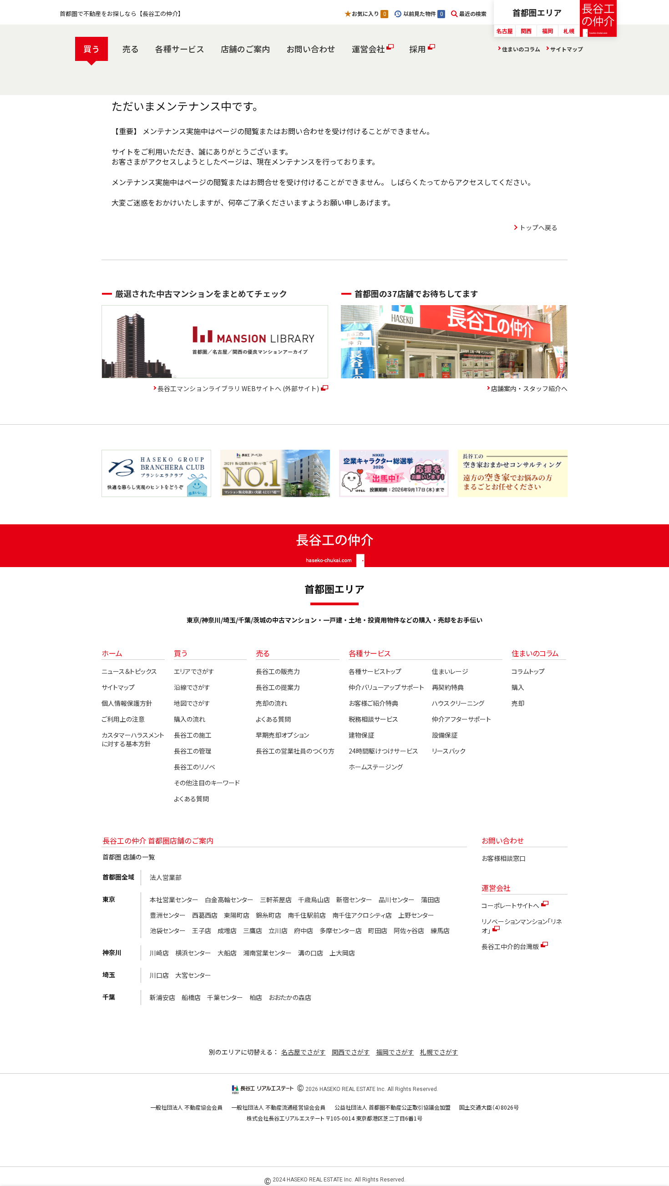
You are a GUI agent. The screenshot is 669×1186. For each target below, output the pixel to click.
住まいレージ (450, 671)
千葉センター (225, 997)
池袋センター (168, 930)
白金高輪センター (229, 899)
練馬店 (440, 930)
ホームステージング (376, 766)
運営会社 (368, 49)
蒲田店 (430, 899)
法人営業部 (166, 877)
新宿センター (354, 899)
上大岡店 (342, 952)
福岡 (547, 31)
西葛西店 (205, 915)
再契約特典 (448, 687)
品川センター (397, 899)
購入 (518, 687)
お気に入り (368, 13)
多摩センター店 (340, 930)
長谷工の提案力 (278, 687)
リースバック (449, 750)
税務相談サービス (373, 719)
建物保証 (361, 734)
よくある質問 (191, 798)
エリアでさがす (194, 671)
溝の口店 (310, 952)
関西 (526, 31)
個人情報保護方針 (126, 703)
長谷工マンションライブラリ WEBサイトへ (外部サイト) (238, 388)
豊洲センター (168, 915)
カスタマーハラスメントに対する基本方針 (132, 739)
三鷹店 (252, 930)
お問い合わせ (310, 49)
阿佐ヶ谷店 (409, 930)
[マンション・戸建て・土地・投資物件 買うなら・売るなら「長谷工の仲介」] (598, 18)
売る (130, 49)
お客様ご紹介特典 (373, 703)
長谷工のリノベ (194, 766)
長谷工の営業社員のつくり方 (295, 750)
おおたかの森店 (290, 997)
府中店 (303, 930)
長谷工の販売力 (278, 671)
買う (91, 49)
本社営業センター (174, 899)
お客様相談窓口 (503, 858)
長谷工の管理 (193, 750)
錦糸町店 (268, 915)
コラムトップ (528, 671)
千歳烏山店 (314, 899)
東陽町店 (236, 915)
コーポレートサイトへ (510, 905)
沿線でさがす (192, 687)
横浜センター (193, 952)
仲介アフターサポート (461, 719)
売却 (518, 703)
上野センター (416, 915)
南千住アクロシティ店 (362, 915)
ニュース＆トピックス (129, 671)
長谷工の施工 (193, 734)
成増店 (227, 930)
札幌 (568, 31)
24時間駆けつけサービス (383, 750)
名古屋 (505, 31)
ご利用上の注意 (123, 719)
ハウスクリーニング (458, 703)
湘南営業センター (267, 952)
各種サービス (179, 49)
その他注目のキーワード (207, 782)
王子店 (201, 930)
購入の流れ (189, 719)
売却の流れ (271, 703)
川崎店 (159, 952)
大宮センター (193, 975)
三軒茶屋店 (276, 899)
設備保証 (444, 734)
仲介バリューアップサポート (386, 687)
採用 (417, 49)
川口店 (159, 975)
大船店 (227, 952)
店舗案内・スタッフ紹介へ (529, 388)
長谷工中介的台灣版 (510, 946)
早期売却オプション (282, 734)
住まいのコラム (521, 49)
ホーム (111, 653)
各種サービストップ (375, 671)
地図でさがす (192, 703)
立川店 (278, 930)
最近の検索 (473, 13)
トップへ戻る (538, 227)
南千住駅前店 (307, 915)
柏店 (255, 997)
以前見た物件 (422, 13)
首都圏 (537, 12)
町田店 (377, 930)
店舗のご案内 (245, 49)
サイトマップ (566, 49)
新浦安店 (162, 997)
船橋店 (191, 997)
